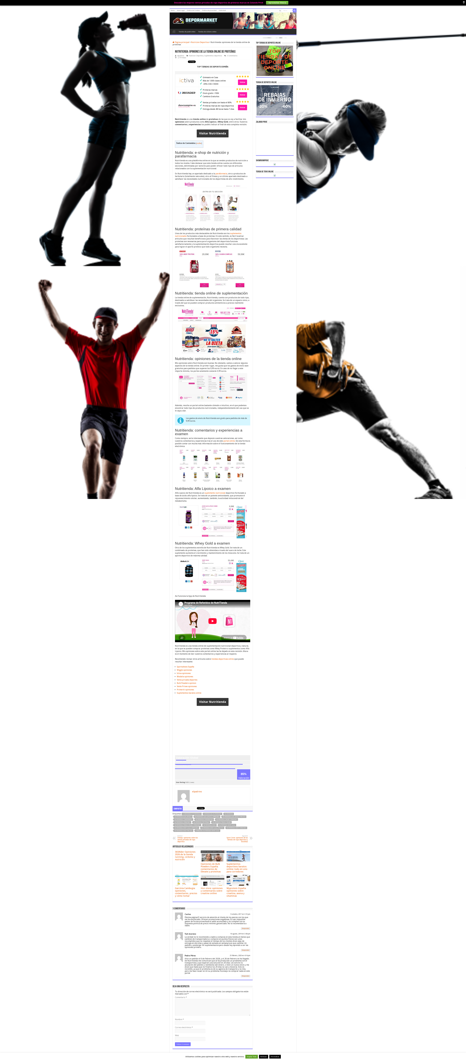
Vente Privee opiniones (187, 686)
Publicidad (222, 10)
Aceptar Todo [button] (251, 1057)
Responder (245, 928)
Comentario (181, 997)
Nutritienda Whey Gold (227, 825)
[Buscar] (294, 10)
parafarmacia (221, 173)
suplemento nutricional (215, 493)
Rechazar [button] (263, 1057)
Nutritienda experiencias (204, 819)
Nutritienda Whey (210, 825)
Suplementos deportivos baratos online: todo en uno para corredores (237, 868)
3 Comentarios (232, 56)
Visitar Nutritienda (212, 133)
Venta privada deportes (187, 680)
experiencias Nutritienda (212, 814)
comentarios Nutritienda (192, 814)
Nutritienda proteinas (201, 822)
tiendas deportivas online (223, 659)
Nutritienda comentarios (183, 819)
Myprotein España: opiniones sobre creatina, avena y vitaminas (236, 892)
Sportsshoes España (185, 667)
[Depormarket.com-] (196, 20)
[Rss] (280, 10)
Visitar (242, 82)
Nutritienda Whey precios (183, 831)
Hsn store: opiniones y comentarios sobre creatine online (212, 891)
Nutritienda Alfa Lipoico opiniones (207, 817)
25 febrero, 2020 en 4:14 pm (240, 955)
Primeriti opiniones (185, 690)
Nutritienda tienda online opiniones (187, 825)
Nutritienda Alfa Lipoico (183, 817)
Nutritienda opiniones (182, 822)
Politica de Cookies (193, 10)
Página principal (181, 42)
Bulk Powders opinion (186, 683)
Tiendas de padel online (187, 32)
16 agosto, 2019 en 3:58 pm (240, 934)
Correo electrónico (184, 1027)
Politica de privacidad (209, 10)
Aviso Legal (181, 10)
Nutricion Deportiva (200, 42)
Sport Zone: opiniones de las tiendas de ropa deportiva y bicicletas (237, 839)
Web (177, 1035)
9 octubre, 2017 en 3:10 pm (240, 914)
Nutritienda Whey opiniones (236, 828)
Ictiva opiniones (184, 673)
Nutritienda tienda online (222, 822)
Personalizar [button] (275, 1057)
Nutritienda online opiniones (226, 819)
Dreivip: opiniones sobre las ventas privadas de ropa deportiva (187, 839)
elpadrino (180, 56)
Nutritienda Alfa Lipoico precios (234, 817)
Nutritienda (229, 814)
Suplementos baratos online (189, 693)
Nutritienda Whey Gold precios (212, 828)
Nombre (179, 1019)
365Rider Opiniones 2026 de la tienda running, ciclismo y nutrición (185, 856)
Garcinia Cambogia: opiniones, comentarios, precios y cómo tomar (186, 892)
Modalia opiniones (185, 676)
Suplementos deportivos (213, 56)
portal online (229, 441)
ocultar (198, 143)
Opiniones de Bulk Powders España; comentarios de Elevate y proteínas (211, 868)
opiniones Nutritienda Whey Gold (207, 831)
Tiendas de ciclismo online (207, 32)
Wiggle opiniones (184, 670)
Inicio (173, 10)
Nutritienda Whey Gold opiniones (186, 828)
